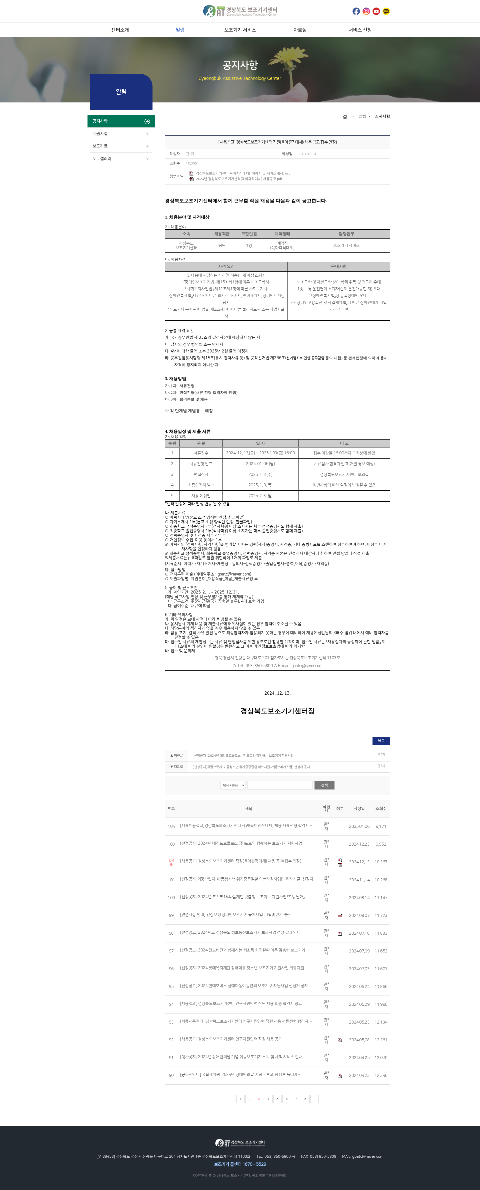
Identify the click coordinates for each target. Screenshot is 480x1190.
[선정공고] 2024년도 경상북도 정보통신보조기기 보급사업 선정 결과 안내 (240, 933)
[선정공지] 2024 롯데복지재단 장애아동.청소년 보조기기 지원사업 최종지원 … (244, 968)
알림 (180, 30)
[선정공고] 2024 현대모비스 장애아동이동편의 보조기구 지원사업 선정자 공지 (244, 986)
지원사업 (100, 133)
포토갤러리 (101, 158)
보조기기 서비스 (240, 30)
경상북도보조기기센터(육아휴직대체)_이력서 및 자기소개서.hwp (243, 173)
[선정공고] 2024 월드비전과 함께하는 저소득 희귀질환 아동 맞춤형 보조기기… (244, 950)
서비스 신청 (360, 30)
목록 (381, 740)
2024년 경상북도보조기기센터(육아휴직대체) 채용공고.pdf (239, 179)
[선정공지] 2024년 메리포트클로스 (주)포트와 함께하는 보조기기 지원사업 (243, 755)
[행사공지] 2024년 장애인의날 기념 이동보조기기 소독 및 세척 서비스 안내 (241, 1057)
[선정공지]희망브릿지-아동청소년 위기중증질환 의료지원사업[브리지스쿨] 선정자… (248, 879)
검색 (324, 785)
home (347, 117)
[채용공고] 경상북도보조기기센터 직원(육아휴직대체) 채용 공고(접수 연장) (240, 861)
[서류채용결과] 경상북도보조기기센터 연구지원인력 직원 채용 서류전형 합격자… (246, 1022)
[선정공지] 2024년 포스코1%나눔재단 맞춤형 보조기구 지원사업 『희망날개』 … (244, 897)
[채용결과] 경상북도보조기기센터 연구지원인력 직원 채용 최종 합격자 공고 (241, 1004)
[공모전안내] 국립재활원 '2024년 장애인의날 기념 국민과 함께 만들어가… (240, 1075)
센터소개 (120, 30)
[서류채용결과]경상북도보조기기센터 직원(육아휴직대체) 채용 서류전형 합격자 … (247, 826)
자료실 (300, 30)
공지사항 (100, 121)
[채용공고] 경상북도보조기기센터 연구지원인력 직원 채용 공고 (231, 1039)
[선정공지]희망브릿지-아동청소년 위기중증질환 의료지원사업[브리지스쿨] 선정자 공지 (251, 767)
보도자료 (100, 146)
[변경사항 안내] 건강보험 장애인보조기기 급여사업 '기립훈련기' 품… (236, 915)
